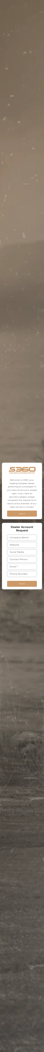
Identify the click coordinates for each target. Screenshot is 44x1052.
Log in (22, 513)
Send (22, 584)
